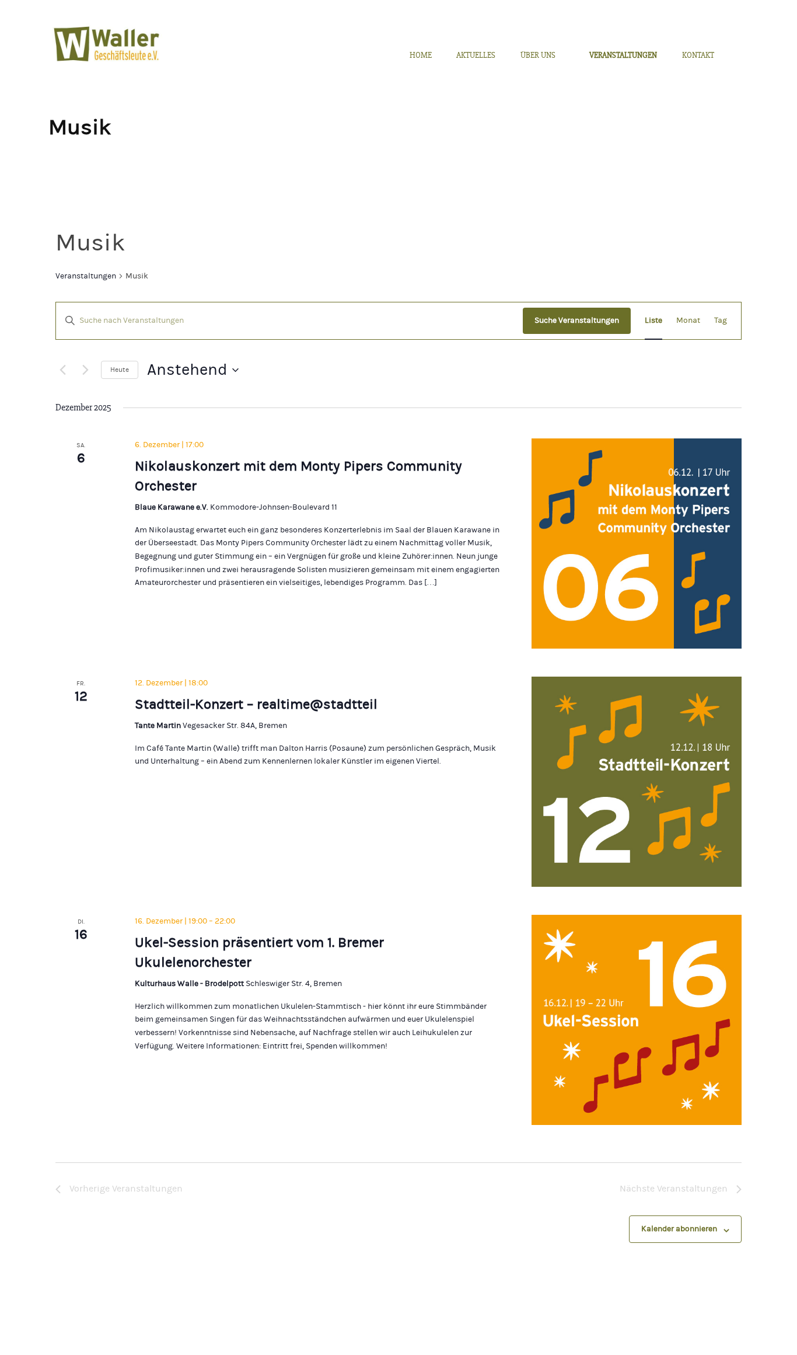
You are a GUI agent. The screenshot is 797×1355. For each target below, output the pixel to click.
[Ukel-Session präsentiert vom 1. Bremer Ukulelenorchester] (637, 1020)
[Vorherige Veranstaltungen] (62, 370)
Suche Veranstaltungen (576, 320)
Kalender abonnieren (679, 1229)
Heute (119, 369)
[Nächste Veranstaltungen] (85, 370)
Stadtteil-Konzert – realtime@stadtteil (256, 704)
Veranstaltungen (85, 276)
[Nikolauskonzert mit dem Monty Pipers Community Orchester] (637, 543)
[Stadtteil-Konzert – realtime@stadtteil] (637, 782)
